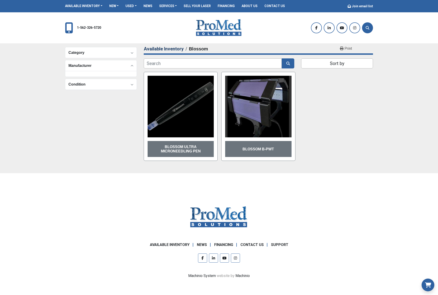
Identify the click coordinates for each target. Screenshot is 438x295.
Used (129, 6)
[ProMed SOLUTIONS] (218, 217)
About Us (250, 6)
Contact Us (274, 6)
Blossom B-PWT (258, 149)
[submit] (288, 63)
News (147, 6)
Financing (226, 6)
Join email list (362, 6)
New (112, 6)
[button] (83, 6)
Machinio (242, 276)
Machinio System (202, 276)
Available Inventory (82, 6)
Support (279, 245)
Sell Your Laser (197, 6)
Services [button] (166, 6)
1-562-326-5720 (89, 28)
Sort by (337, 63)
